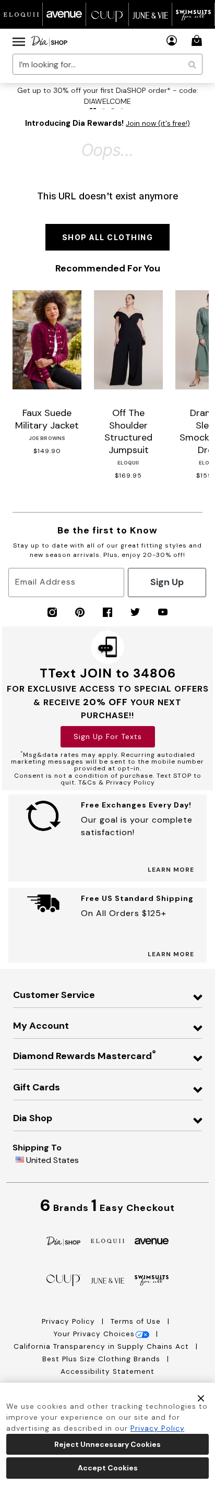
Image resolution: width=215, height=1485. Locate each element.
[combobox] (107, 64)
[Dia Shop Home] (49, 41)
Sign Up (167, 582)
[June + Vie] (108, 1279)
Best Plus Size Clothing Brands (102, 1359)
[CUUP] (63, 1279)
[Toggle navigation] (18, 41)
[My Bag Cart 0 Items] (198, 40)
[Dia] (63, 1240)
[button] (172, 40)
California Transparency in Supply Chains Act (103, 1346)
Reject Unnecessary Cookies (107, 1444)
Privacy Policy (70, 1321)
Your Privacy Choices (94, 1333)
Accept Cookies (108, 1467)
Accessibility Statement (107, 1371)
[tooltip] (21, 14)
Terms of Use (137, 1321)
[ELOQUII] (108, 1239)
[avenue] (152, 1240)
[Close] (201, 1398)
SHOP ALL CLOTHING (107, 237)
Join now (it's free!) (158, 123)
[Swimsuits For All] (152, 1279)
